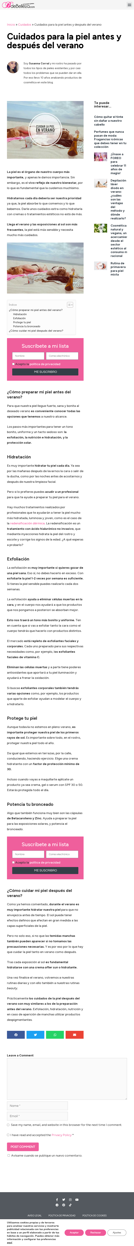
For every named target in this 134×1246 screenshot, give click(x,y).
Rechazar (95, 1232)
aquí (9, 1242)
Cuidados (24, 24)
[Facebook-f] (57, 1199)
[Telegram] (57, 1205)
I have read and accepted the (42, 1135)
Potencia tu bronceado (26, 326)
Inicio (11, 24)
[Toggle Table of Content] (68, 305)
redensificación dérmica (27, 523)
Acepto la (37, 364)
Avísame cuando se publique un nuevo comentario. (46, 1155)
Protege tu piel (22, 322)
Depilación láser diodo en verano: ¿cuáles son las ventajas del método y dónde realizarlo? (118, 199)
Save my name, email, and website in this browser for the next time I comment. (66, 1125)
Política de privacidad (62, 1215)
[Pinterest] (63, 1205)
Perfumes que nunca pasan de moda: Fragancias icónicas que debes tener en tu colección (110, 139)
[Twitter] (63, 1199)
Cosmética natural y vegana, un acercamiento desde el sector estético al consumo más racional (121, 241)
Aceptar (74, 1232)
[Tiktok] (70, 1205)
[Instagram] (70, 1199)
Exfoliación (19, 318)
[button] (129, 5)
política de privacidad (45, 364)
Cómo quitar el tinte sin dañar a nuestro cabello (108, 120)
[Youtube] (77, 1199)
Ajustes (117, 1232)
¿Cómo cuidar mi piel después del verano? (36, 330)
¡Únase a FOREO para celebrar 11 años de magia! (118, 163)
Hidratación (20, 314)
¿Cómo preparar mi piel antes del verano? (35, 310)
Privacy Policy (62, 1135)
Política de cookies (95, 1215)
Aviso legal (35, 1215)
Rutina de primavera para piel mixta (118, 269)
